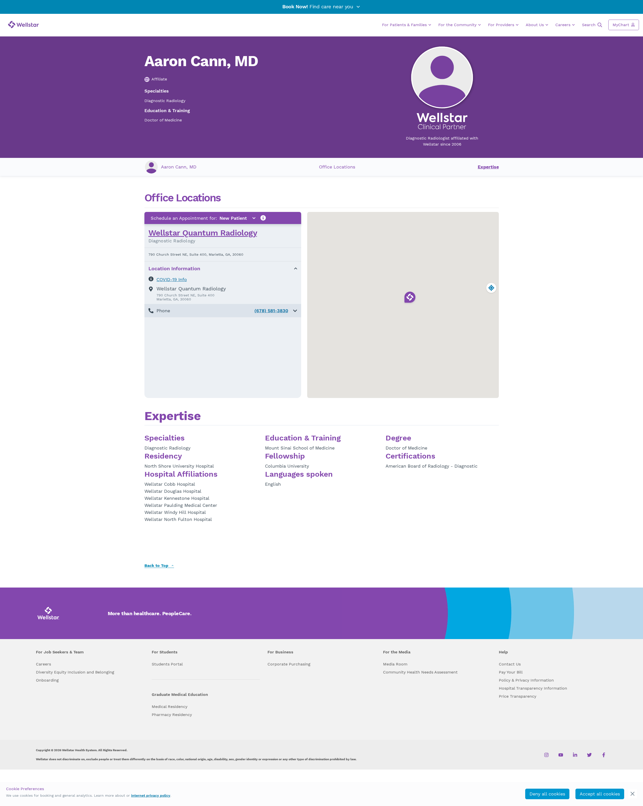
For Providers (501, 24)
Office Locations (337, 166)
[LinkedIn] (575, 754)
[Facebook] (603, 754)
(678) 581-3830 (271, 310)
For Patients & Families (405, 24)
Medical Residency (169, 706)
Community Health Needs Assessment (420, 672)
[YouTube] (560, 754)
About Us (535, 24)
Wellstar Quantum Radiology (202, 233)
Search (589, 24)
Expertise (488, 166)
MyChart (621, 24)
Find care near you (318, 7)
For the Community (458, 24)
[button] (222, 310)
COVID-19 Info (171, 279)
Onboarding (47, 680)
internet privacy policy (150, 795)
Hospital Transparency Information (533, 688)
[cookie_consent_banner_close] (632, 793)
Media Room (395, 664)
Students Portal (167, 664)
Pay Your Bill (511, 672)
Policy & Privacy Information (526, 680)
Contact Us (510, 664)
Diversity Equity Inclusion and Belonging (75, 672)
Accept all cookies (600, 793)
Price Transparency (517, 696)
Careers (563, 24)
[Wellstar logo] (23, 24)
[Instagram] (546, 754)
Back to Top (157, 566)
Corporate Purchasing (288, 664)
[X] (589, 754)
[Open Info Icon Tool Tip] (263, 218)
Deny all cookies (547, 793)
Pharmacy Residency (172, 714)
